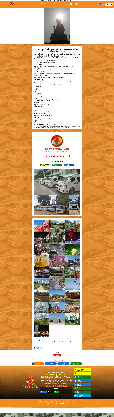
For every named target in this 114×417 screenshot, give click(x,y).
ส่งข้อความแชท (63, 363)
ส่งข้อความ (79, 384)
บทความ (73, 401)
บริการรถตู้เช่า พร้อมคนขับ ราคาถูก (64, 403)
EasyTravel (79, 380)
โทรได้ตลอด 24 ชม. (79, 370)
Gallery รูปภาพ (46, 401)
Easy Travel (68, 164)
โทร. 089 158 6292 (46, 164)
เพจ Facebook (50, 363)
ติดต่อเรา (44, 165)
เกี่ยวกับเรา (63, 401)
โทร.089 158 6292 (80, 369)
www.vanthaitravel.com (80, 396)
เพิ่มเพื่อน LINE (57, 165)
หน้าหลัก (40, 401)
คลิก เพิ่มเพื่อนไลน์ (75, 364)
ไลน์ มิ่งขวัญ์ (79, 376)
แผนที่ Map (52, 401)
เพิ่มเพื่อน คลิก (79, 392)
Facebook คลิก (79, 381)
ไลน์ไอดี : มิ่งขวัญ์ (76, 363)
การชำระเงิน (58, 401)
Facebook (68, 165)
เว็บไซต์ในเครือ (80, 395)
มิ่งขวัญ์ (56, 164)
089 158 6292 (109, 4)
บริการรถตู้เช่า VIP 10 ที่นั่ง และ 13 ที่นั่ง (51, 403)
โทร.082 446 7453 (80, 373)
